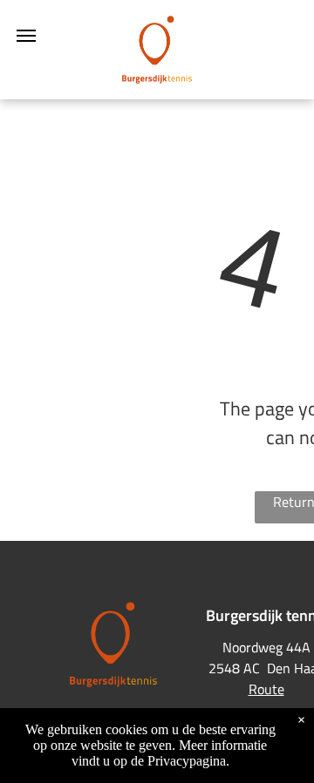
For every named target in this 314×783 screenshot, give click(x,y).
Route (266, 688)
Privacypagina (186, 760)
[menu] (26, 35)
